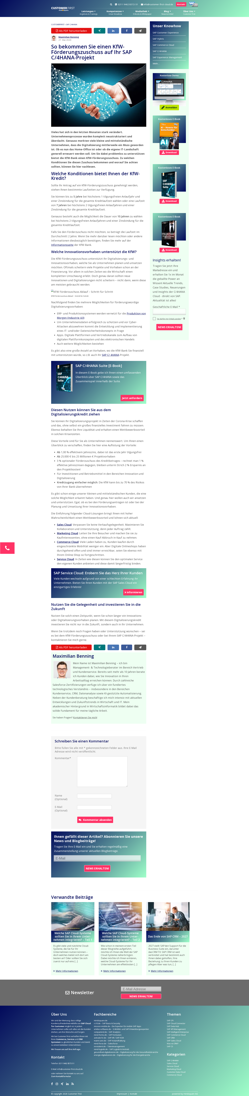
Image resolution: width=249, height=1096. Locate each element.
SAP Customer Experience (166, 32)
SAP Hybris (158, 38)
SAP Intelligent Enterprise (178, 1032)
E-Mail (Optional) (61, 808)
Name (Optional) (61, 797)
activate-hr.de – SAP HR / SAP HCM (109, 1037)
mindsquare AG (191, 1093)
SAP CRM (171, 1037)
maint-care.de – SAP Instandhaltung (109, 1040)
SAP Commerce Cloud (163, 44)
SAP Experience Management (167, 57)
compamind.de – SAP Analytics (107, 1032)
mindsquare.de (100, 1020)
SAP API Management (176, 1029)
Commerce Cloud (174, 1075)
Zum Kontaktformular (61, 1076)
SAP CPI (170, 1020)
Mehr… (156, 63)
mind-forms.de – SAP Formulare (107, 1035)
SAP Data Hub (173, 1026)
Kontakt (181, 4)
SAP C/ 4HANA (110, 355)
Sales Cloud (172, 1063)
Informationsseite (62, 245)
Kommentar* (63, 758)
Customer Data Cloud (176, 1072)
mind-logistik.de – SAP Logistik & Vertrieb (111, 1049)
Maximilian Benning (69, 37)
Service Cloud (173, 1066)
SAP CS (170, 1046)
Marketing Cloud (174, 1069)
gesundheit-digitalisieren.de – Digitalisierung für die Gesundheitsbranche (126, 1052)
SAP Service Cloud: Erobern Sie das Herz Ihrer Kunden (98, 573)
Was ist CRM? (172, 1043)
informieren (134, 592)
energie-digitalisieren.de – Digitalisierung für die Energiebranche (122, 1055)
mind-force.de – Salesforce (106, 1043)
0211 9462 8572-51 (128, 4)
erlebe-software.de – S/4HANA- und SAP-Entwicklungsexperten (121, 1029)
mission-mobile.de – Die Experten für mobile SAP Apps (117, 1026)
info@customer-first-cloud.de (158, 4)
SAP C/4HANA (71, 24)
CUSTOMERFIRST (57, 24)
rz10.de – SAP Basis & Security (107, 1023)
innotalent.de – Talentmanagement (109, 1046)
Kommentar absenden (97, 820)
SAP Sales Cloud (174, 1040)
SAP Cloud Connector (176, 1023)
